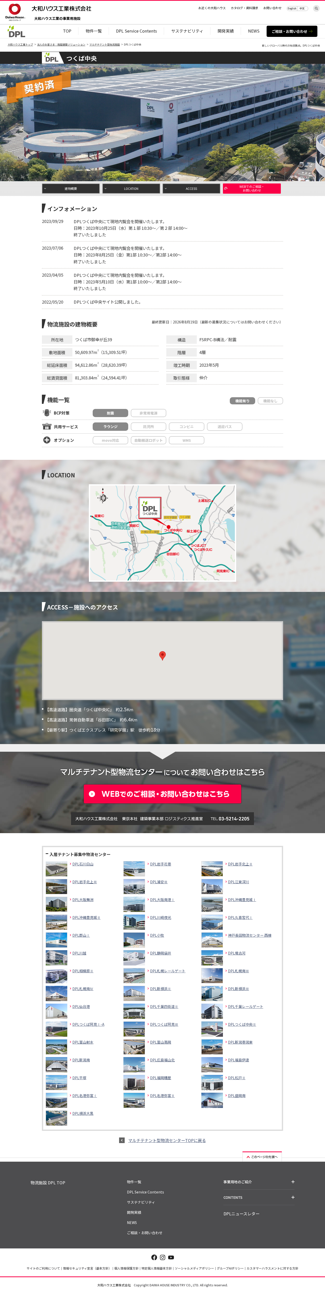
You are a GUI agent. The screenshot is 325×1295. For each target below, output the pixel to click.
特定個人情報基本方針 (156, 1268)
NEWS (253, 31)
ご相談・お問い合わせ (289, 31)
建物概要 (71, 188)
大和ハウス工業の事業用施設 (57, 19)
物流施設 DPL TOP (47, 1182)
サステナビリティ (187, 31)
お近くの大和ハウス (212, 8)
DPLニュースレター (241, 1214)
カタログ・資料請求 (244, 8)
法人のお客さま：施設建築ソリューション (61, 44)
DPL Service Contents (136, 31)
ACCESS (191, 188)
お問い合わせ (272, 8)
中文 (302, 8)
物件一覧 (94, 31)
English (292, 8)
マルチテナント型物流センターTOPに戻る (167, 1140)
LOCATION (131, 188)
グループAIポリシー (230, 1268)
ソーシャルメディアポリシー (194, 1268)
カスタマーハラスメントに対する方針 (272, 1268)
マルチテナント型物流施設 (104, 44)
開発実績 (226, 31)
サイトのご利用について (43, 1268)
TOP (67, 31)
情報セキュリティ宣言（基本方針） (87, 1268)
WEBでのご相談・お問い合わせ (251, 188)
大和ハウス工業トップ (20, 44)
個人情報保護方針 (126, 1268)
